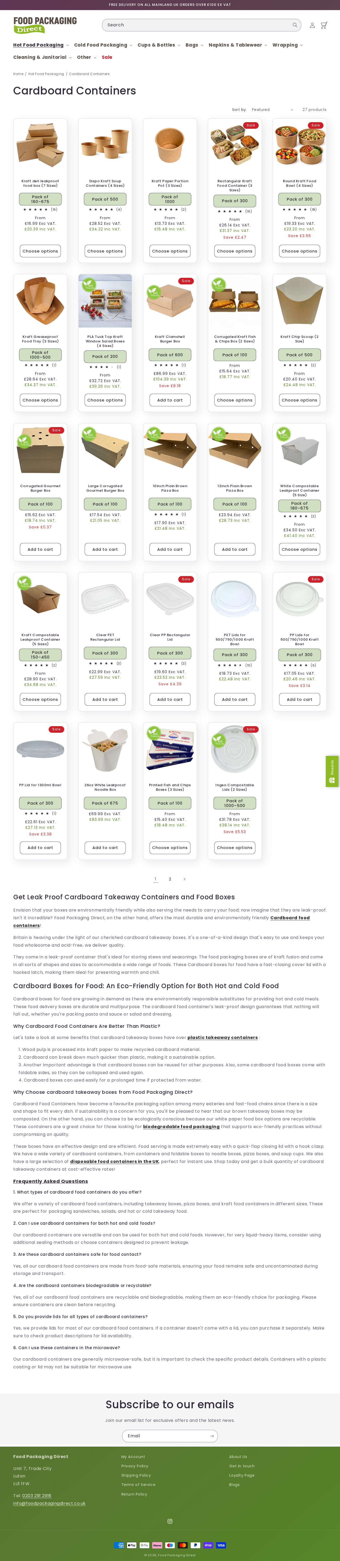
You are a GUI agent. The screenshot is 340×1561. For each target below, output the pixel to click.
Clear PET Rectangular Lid (105, 637)
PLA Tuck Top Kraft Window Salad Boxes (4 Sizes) (105, 341)
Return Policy (134, 1494)
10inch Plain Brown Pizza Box (170, 488)
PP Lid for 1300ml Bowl (40, 785)
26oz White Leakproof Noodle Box (105, 787)
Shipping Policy (136, 1475)
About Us (238, 1456)
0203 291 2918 (37, 1496)
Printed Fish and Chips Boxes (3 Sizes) (170, 787)
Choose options (40, 251)
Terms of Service (138, 1484)
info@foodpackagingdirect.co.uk (49, 1503)
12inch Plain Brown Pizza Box (235, 488)
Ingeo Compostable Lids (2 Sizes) (234, 787)
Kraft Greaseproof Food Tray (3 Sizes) (40, 339)
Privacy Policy (134, 1466)
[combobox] (201, 25)
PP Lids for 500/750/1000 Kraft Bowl (299, 640)
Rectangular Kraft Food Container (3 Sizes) (234, 186)
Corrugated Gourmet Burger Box (40, 488)
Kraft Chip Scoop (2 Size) (299, 339)
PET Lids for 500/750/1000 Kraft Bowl (235, 640)
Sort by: (239, 109)
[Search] (295, 25)
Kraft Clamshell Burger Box (170, 339)
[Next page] (184, 879)
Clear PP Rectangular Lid (170, 637)
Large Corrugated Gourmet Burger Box (105, 488)
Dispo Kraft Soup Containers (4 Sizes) (105, 183)
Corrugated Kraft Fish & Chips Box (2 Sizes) (235, 339)
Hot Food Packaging (46, 74)
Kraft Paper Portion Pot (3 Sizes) (170, 183)
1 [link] (155, 879)
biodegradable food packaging (181, 1127)
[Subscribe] (212, 1436)
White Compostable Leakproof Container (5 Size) (299, 491)
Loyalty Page (241, 1475)
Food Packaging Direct (177, 1555)
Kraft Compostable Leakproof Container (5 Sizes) (40, 640)
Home (18, 74)
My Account (133, 1456)
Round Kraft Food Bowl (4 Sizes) (299, 183)
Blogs (234, 1484)
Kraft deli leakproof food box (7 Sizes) (40, 183)
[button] (40, 45)
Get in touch (241, 1466)
